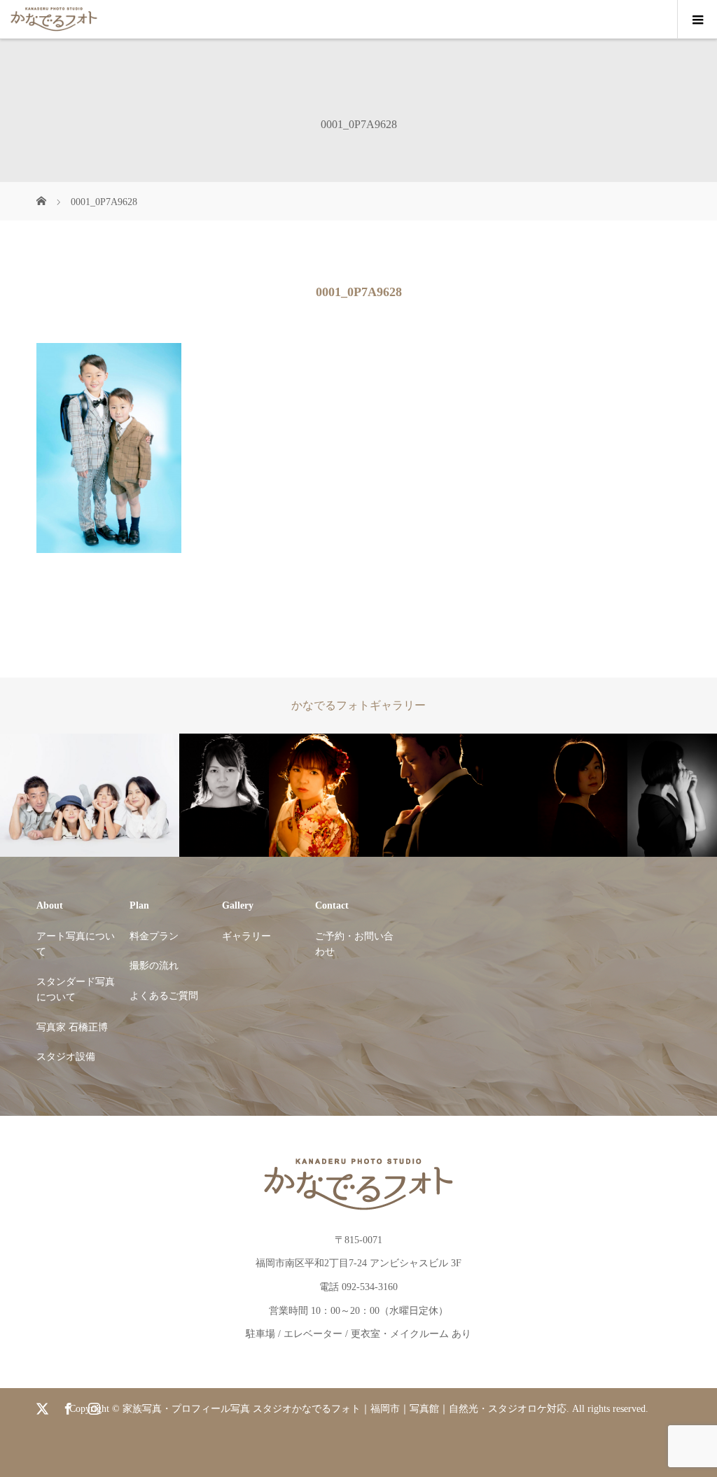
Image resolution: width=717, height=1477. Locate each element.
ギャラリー (246, 936)
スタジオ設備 (65, 1056)
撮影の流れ (154, 965)
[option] (89, 796)
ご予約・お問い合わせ (354, 944)
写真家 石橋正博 (72, 1027)
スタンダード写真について (75, 989)
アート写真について (75, 944)
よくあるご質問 (164, 995)
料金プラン (154, 936)
